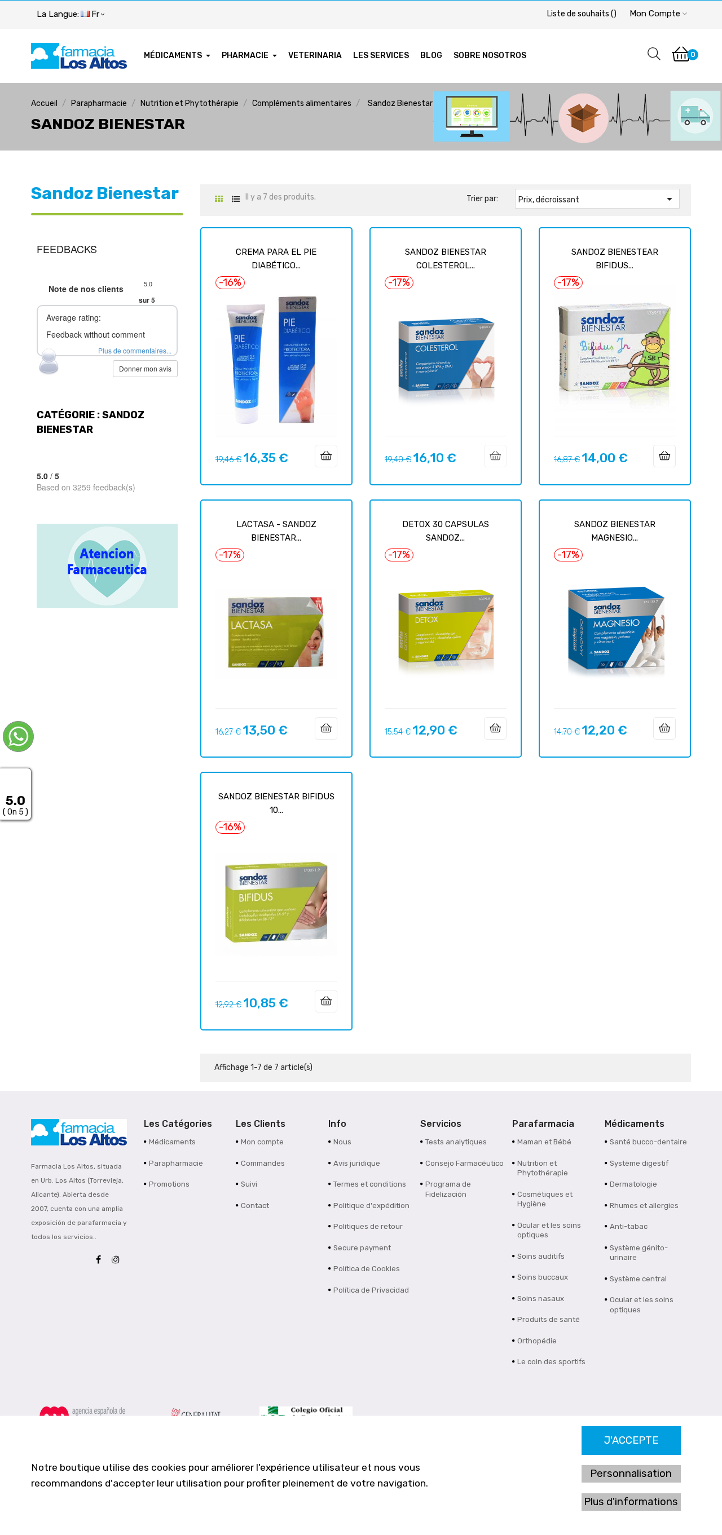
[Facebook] (101, 1260)
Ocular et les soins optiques (549, 1230)
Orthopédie (537, 1341)
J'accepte (631, 1440)
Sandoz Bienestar (105, 193)
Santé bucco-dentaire (648, 1142)
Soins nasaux (540, 1298)
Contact (255, 1205)
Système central (638, 1279)
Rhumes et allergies (644, 1205)
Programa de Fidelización (448, 1189)
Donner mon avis (145, 368)
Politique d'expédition (371, 1205)
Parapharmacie (176, 1163)
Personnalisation (631, 1473)
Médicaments (172, 1142)
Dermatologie (633, 1184)
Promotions (169, 1184)
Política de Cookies (366, 1268)
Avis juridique (356, 1163)
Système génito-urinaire (639, 1253)
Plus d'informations (631, 1502)
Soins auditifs (541, 1256)
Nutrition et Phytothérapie (542, 1168)
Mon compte (262, 1142)
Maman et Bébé (544, 1142)
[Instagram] (118, 1260)
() (582, 14)
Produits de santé (548, 1319)
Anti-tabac (629, 1226)
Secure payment (362, 1248)
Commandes (263, 1163)
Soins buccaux (542, 1277)
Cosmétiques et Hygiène (545, 1199)
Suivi (249, 1184)
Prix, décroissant (597, 199)
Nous (342, 1142)
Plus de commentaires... (134, 350)
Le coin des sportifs (551, 1361)
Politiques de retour (368, 1226)
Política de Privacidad (371, 1290)
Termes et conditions (369, 1184)
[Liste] (235, 199)
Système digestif (639, 1163)
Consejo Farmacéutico (464, 1163)
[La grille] (219, 199)
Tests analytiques (456, 1142)
